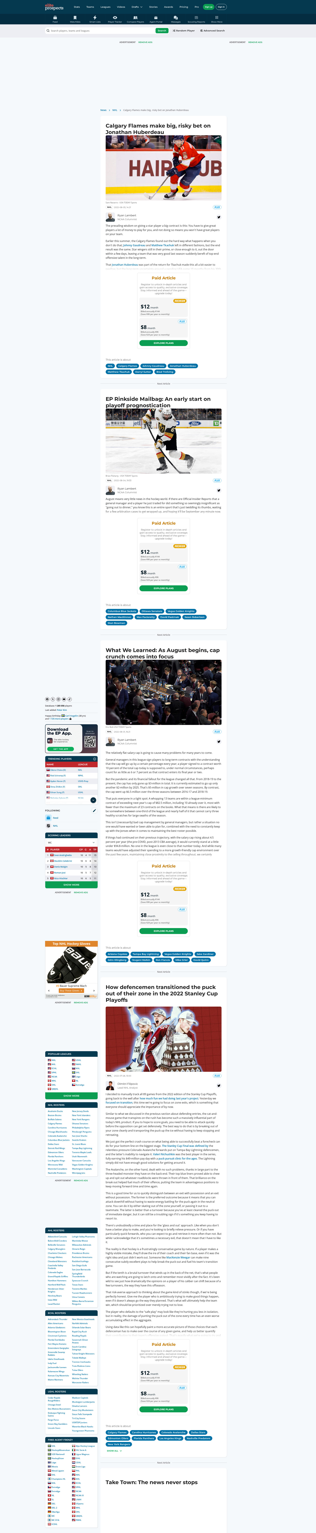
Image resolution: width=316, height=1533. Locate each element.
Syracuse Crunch (80, 1280)
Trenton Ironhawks (81, 1361)
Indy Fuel (52, 1363)
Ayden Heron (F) (58, 781)
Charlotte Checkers (57, 1253)
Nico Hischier (61, 878)
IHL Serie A (81, 1450)
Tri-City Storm (78, 1418)
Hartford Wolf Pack (57, 1284)
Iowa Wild (52, 1299)
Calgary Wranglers (56, 1249)
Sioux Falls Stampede (82, 1414)
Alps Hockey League (85, 1446)
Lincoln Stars (54, 1428)
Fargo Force (53, 1419)
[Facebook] (47, 699)
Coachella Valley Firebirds (55, 1267)
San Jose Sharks (79, 1135)
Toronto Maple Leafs (82, 1152)
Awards (168, 6)
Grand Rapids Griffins (58, 1276)
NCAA (54, 1076)
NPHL (80, 775)
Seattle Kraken (79, 1140)
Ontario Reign (78, 1249)
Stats (77, 6)
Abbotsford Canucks (57, 1236)
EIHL (78, 1458)
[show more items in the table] (93, 800)
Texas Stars (77, 1284)
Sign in (221, 7)
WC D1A (55, 1520)
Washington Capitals (82, 1168)
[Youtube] (64, 699)
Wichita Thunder (80, 1378)
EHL (53, 1474)
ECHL (54, 1068)
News (103, 110)
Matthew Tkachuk (162, 245)
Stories (153, 6)
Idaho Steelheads (56, 1359)
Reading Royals (79, 1335)
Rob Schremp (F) (58, 775)
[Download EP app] (71, 738)
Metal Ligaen (58, 1470)
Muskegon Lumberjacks (83, 1401)
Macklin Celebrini (63, 860)
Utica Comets (78, 1297)
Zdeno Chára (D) (58, 770)
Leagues (105, 6)
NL (77, 1080)
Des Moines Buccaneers (59, 1408)
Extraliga (80, 1084)
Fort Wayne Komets (57, 1344)
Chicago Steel (54, 1404)
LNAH (78, 1499)
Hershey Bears (55, 1295)
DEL (53, 1503)
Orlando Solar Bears (81, 1327)
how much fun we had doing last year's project (169, 1098)
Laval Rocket (54, 1304)
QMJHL (55, 1089)
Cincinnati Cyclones (57, 1335)
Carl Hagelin (71, 715)
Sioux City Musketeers (82, 1410)
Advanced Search (214, 30)
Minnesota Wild (55, 1164)
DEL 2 (54, 1507)
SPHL (54, 1072)
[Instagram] (58, 699)
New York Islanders (81, 1115)
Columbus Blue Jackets (59, 1140)
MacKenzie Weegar (178, 1257)
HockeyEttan (58, 1458)
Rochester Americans (82, 1257)
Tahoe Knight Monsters (83, 1353)
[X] (53, 699)
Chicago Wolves (55, 1257)
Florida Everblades (56, 1339)
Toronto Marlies (79, 1288)
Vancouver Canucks (81, 1160)
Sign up (208, 7)
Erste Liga (80, 1466)
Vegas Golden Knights (82, 1164)
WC (53, 1516)
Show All (112, 1451)
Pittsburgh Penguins (82, 1131)
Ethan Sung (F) (57, 792)
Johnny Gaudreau (134, 245)
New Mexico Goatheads (83, 1319)
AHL (54, 1064)
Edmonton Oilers (56, 1152)
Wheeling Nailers (80, 1374)
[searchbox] (107, 30)
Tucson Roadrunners (82, 1293)
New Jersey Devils (80, 1111)
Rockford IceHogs (80, 1261)
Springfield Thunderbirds (78, 1275)
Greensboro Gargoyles (58, 1348)
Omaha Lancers (79, 1406)
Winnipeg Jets (78, 1173)
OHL (80, 786)
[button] (217, 19)
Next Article (163, 383)
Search (162, 30)
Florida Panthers (55, 1156)
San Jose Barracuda (81, 1269)
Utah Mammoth (79, 1156)
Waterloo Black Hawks (82, 1426)
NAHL (78, 1064)
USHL (80, 792)
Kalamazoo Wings (56, 1371)
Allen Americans (55, 1323)
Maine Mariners (55, 1379)
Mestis (55, 1466)
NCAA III (80, 1495)
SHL (78, 1072)
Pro (197, 6)
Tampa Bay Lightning (82, 1148)
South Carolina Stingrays (79, 1348)
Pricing (184, 6)
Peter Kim (62, 709)
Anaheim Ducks (55, 1111)
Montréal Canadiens (57, 1168)
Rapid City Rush (79, 1331)
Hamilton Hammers (57, 1280)
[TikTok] (69, 699)
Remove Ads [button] (255, 42)
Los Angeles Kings (56, 1160)
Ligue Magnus (82, 1454)
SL (53, 1499)
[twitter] (219, 217)
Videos (121, 6)
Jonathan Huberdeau (125, 265)
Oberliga (56, 1511)
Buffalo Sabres (55, 1119)
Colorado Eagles (55, 1272)
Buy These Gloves (69, 990)
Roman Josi (60, 872)
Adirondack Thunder (57, 1319)
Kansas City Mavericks (58, 1375)
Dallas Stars (53, 1144)
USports (79, 1503)
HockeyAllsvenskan (61, 1450)
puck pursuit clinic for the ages (177, 1158)
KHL (78, 1068)
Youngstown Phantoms (83, 1430)
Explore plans (164, 343)
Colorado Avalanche (57, 1135)
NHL (80, 770)
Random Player (185, 30)
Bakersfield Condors (57, 1240)
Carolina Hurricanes (57, 1127)
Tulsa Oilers (77, 1370)
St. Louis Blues (79, 1144)
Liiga (78, 1076)
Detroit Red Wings (56, 1148)
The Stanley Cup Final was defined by (185, 1146)
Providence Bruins (80, 1253)
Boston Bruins (54, 1115)
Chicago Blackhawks (57, 1131)
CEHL (78, 1462)
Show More (71, 884)
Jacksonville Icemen (57, 1367)
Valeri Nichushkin (164, 1154)
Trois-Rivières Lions (81, 1366)
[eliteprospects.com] (54, 7)
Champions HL (59, 1479)
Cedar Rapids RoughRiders (54, 1399)
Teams (90, 6)
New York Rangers (81, 1119)
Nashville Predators (57, 1173)
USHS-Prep (83, 781)
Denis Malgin (60, 866)
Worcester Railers (80, 1382)
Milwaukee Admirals (81, 1244)
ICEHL (54, 1524)
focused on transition (119, 1102)
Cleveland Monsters (57, 1261)
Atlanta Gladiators (56, 1327)
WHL (54, 1080)
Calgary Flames (55, 1123)
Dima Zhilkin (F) (57, 786)
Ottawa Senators (80, 1123)
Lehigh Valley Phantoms (83, 1236)
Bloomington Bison (57, 1331)
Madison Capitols (80, 1397)
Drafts (135, 6)
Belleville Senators (56, 1244)
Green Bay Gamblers (57, 1424)
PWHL (78, 1520)
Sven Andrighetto (63, 855)
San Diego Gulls (79, 1265)
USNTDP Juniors (79, 1422)
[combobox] (107, 30)
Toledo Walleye (79, 1357)
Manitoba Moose (80, 1240)
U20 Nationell (58, 1454)
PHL (78, 1470)
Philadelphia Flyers (81, 1127)
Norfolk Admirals (80, 1323)
